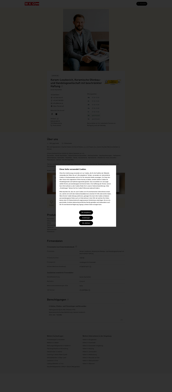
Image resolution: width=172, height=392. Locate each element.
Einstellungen (86, 218)
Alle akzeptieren (86, 212)
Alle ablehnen (86, 223)
